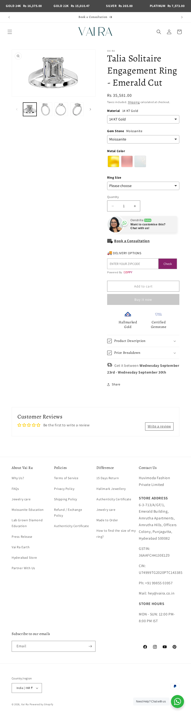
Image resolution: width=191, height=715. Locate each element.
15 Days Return (107, 478)
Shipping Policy (65, 499)
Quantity (113, 197)
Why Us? (18, 478)
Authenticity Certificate (71, 526)
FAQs (15, 489)
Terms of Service (66, 478)
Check (168, 264)
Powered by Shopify (42, 704)
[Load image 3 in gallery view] (61, 109)
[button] (10, 32)
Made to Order (107, 520)
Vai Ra (25, 704)
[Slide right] (90, 109)
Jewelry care (21, 499)
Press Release (22, 537)
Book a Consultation (132, 240)
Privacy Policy (64, 489)
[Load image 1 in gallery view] (30, 109)
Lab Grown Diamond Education (27, 523)
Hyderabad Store (24, 557)
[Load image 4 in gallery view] (77, 109)
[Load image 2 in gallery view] (45, 109)
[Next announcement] (182, 17)
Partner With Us (23, 568)
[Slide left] (17, 109)
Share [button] (116, 384)
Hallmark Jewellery (111, 489)
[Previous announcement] (9, 17)
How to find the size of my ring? (116, 533)
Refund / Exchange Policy (68, 513)
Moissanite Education (28, 510)
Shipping (134, 102)
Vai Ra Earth (21, 547)
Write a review (159, 426)
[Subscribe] (90, 646)
